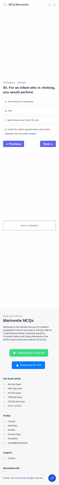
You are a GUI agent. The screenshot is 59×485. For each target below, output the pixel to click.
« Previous (13, 144)
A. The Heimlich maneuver (19, 101)
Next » (48, 144)
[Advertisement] (29, 43)
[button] (49, 4)
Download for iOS (30, 365)
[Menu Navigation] (4, 4)
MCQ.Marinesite (19, 4)
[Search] (54, 4)
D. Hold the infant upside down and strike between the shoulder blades (27, 131)
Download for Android (31, 352)
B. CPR (8, 110)
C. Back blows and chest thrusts (22, 120)
